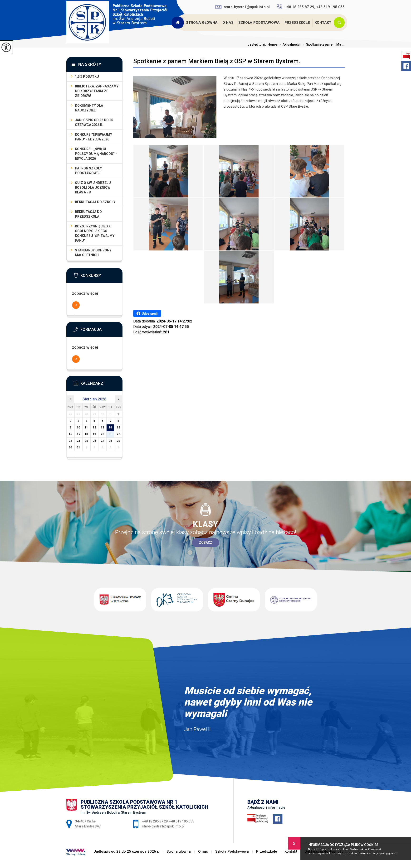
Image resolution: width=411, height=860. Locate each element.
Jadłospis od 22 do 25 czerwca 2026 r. (178, 22)
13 (102, 427)
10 (78, 427)
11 (86, 427)
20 (102, 434)
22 (118, 434)
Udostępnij (150, 313)
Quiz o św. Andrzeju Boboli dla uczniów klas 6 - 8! (93, 187)
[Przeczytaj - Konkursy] (101, 276)
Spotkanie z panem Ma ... (324, 44)
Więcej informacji (76, 305)
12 (94, 427)
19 (94, 434)
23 (70, 440)
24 (78, 440)
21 (110, 434)
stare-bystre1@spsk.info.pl (247, 7)
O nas (228, 22)
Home (272, 44)
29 (118, 440)
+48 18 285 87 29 (155, 821)
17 (78, 434)
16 (70, 434)
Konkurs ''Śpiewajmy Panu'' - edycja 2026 (93, 137)
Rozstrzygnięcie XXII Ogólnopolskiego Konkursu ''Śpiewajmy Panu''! (94, 233)
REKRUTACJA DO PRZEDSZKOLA (88, 214)
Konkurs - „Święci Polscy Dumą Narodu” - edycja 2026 (96, 153)
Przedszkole (297, 22)
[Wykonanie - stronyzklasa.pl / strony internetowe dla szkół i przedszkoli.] (75, 853)
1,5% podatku (87, 76)
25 (86, 440)
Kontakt (323, 22)
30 (70, 447)
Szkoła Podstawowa (259, 22)
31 (78, 447)
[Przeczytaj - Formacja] (101, 330)
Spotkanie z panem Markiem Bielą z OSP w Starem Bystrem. (216, 61)
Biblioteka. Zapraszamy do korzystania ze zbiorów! (96, 91)
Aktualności (290, 44)
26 (94, 440)
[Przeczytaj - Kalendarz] (101, 384)
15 (118, 427)
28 (110, 440)
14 (110, 427)
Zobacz (205, 542)
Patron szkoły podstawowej (88, 170)
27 (102, 440)
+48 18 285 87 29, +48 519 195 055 (315, 7)
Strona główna (202, 22)
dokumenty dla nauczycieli (89, 108)
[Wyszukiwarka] (340, 22)
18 (86, 434)
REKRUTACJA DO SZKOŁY (95, 202)
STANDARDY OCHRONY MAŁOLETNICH (93, 252)
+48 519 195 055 (181, 821)
